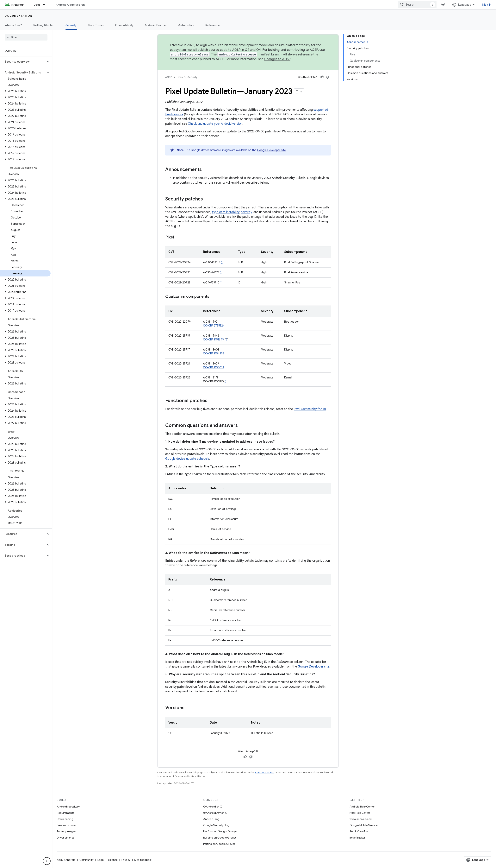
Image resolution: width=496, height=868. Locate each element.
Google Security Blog (216, 825)
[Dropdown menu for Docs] (45, 4)
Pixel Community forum (310, 409)
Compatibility (124, 25)
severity (246, 212)
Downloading (65, 819)
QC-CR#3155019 (213, 367)
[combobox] (417, 4)
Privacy (125, 859)
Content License (264, 772)
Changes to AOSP (277, 59)
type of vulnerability (225, 212)
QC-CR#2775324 (214, 325)
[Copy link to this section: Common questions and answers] (241, 425)
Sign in (486, 4)
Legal (100, 859)
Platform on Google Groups (220, 831)
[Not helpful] (328, 77)
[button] (23, 62)
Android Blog (211, 819)
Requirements (65, 812)
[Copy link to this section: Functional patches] (211, 401)
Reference (212, 25)
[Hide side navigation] (47, 861)
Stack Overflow (359, 831)
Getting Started (44, 25)
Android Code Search (70, 4)
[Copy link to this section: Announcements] (205, 170)
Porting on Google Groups (219, 844)
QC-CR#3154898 (213, 353)
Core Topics (96, 25)
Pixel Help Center (360, 812)
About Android (66, 859)
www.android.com (361, 819)
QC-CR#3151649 (213, 339)
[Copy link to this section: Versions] (188, 708)
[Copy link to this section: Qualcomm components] (213, 297)
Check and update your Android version (215, 124)
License (113, 859)
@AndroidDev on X (215, 812)
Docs (37, 4)
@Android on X (212, 806)
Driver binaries (65, 837)
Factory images (66, 831)
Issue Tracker (357, 837)
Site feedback (143, 859)
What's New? (13, 25)
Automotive (186, 25)
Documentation (18, 15)
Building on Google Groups (219, 837)
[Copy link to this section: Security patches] (207, 199)
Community (86, 859)
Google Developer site (271, 150)
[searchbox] (26, 37)
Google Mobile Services (364, 825)
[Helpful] (322, 77)
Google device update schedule (187, 459)
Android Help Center (362, 806)
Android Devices (156, 25)
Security (71, 25)
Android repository (68, 806)
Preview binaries (66, 825)
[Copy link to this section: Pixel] (178, 237)
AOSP (168, 77)
